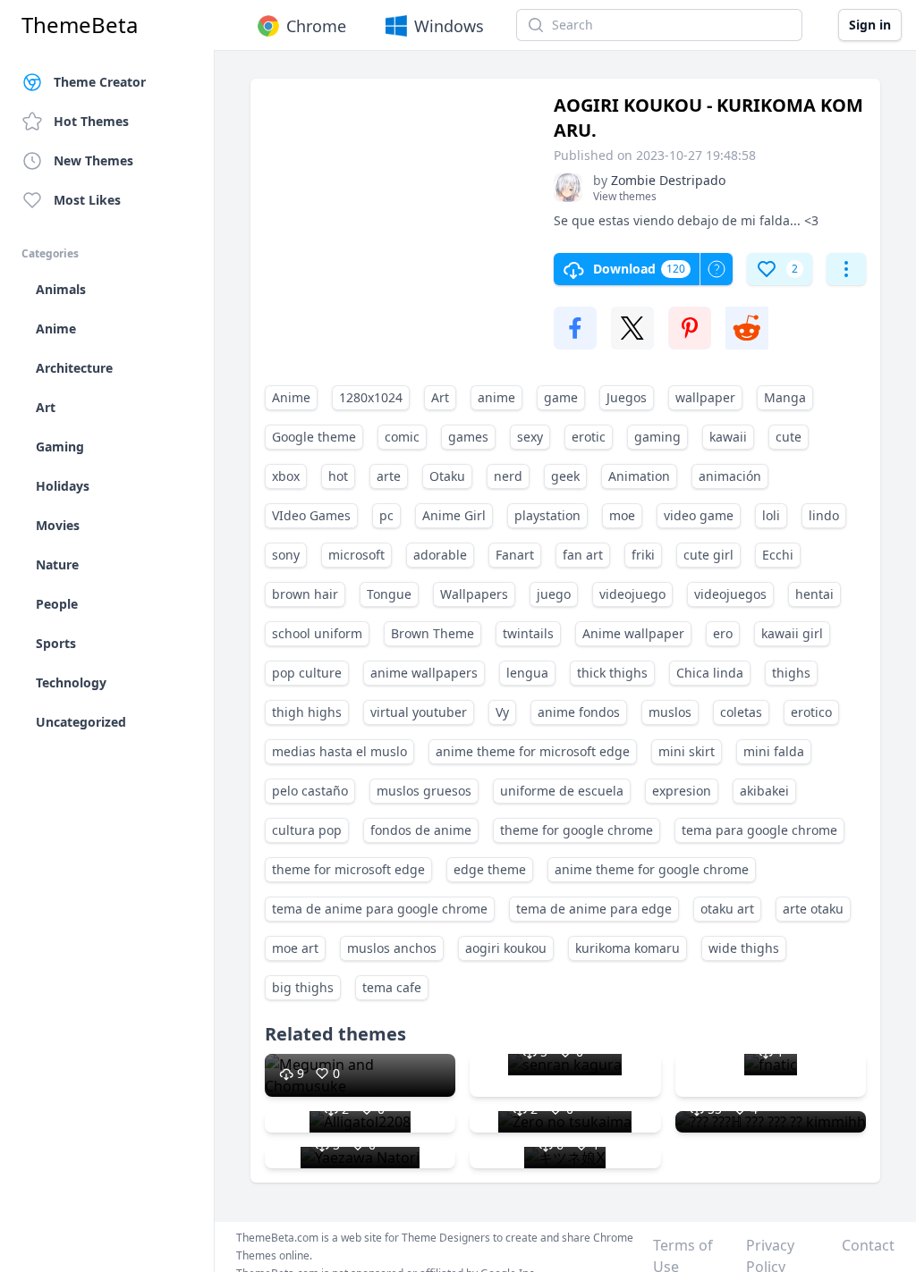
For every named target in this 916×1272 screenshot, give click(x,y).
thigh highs (307, 711)
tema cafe (391, 987)
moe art (295, 947)
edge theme (490, 869)
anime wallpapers (424, 672)
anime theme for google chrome (652, 869)
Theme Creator (100, 81)
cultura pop (307, 829)
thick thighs (612, 672)
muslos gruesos (424, 790)
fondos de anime (420, 829)
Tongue (389, 593)
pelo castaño (310, 790)
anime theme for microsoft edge (533, 751)
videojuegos (730, 593)
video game (699, 515)
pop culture (307, 672)
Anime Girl (454, 515)
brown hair (305, 593)
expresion (681, 790)
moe (622, 515)
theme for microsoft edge (348, 869)
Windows (449, 26)
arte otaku (813, 908)
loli (771, 515)
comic (402, 436)
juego (554, 593)
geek (565, 476)
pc (386, 515)
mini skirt (686, 751)
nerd (508, 476)
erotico (811, 711)
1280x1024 (371, 397)
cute (789, 436)
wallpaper (705, 397)
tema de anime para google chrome (380, 908)
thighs (791, 672)
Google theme (314, 436)
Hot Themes (91, 121)
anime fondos (579, 711)
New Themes (93, 160)
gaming (657, 436)
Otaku (447, 476)
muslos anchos (392, 947)
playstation (547, 515)
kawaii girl (792, 633)
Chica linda (709, 672)
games (468, 436)
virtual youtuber (418, 711)
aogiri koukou (506, 947)
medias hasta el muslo (339, 751)
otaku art (727, 908)
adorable (440, 554)
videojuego (632, 593)
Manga (785, 397)
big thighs (303, 987)
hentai (814, 593)
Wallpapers (474, 593)
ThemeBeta (79, 25)
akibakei (764, 790)
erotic (589, 436)
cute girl (708, 554)
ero (723, 633)
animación (730, 476)
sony (286, 554)
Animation (639, 476)
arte (389, 476)
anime (496, 397)
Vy (502, 711)
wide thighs (743, 947)
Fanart (515, 554)
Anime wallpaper (633, 633)
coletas (741, 711)
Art (440, 397)
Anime (291, 397)
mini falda (773, 751)
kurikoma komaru (627, 947)
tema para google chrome (759, 829)
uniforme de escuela (561, 790)
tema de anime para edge (594, 908)
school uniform (317, 633)
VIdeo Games (311, 515)
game (561, 397)
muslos (670, 711)
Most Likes (87, 199)
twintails (528, 633)
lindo (824, 515)
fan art (583, 554)
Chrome (316, 26)
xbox (286, 476)
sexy (530, 436)
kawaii (728, 436)
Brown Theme (432, 633)
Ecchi (777, 554)
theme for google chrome (576, 829)
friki (643, 554)
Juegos (626, 397)
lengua (527, 672)
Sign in (870, 24)
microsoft (356, 554)
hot (338, 476)
